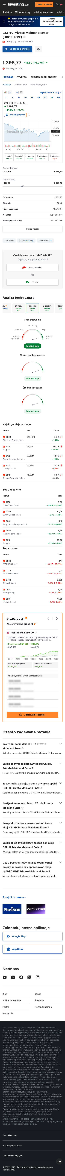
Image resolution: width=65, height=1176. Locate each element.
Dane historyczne (38, 84)
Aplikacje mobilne (12, 1000)
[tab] (18, 308)
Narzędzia (8, 1013)
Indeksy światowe (43, 12)
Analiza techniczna (17, 297)
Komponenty (21, 84)
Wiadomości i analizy (43, 76)
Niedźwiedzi (35, 267)
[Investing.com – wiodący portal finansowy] (18, 4)
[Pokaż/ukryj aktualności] (21, 92)
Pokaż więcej (32, 229)
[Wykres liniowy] (10, 92)
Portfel (6, 1007)
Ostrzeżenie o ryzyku (12, 1155)
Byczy (35, 282)
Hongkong (29, 240)
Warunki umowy (10, 1135)
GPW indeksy (22, 12)
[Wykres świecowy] (5, 92)
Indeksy (7, 12)
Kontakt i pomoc (43, 1007)
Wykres (22, 76)
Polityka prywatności (12, 1145)
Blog (5, 994)
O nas (38, 994)
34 (51, 240)
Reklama (39, 1000)
